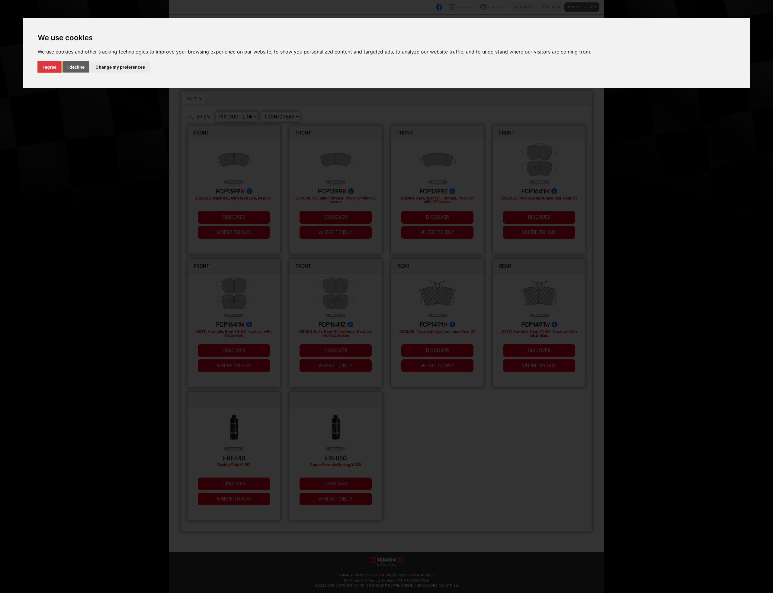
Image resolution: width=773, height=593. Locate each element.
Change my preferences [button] (120, 67)
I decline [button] (76, 67)
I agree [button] (49, 67)
